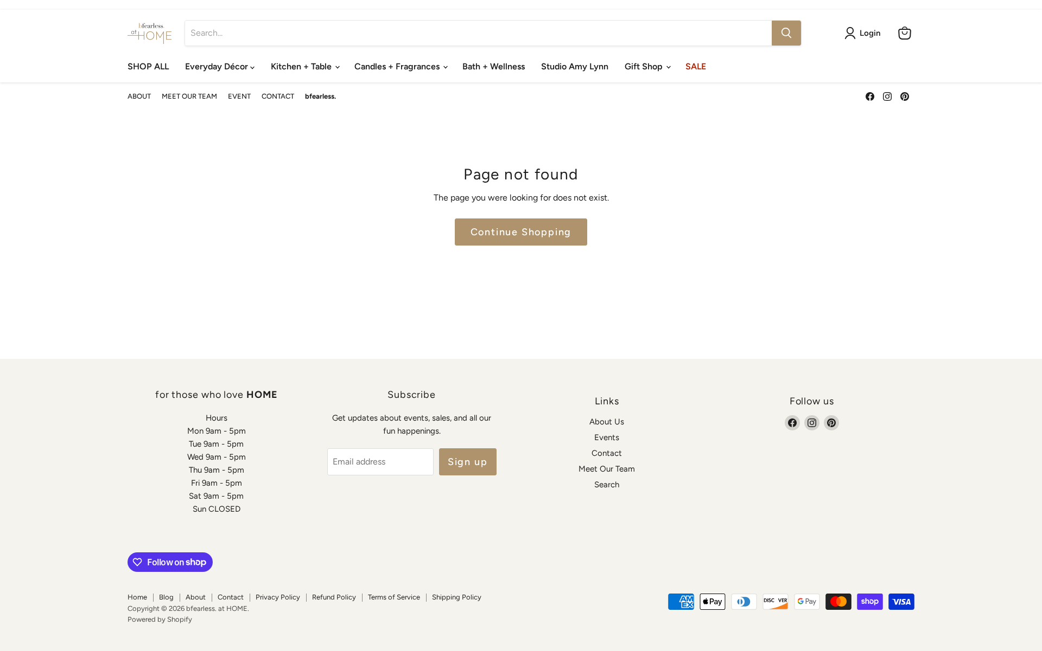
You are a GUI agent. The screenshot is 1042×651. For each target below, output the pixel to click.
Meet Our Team (607, 469)
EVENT (239, 96)
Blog (166, 597)
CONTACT (278, 96)
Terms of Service (394, 597)
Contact (607, 453)
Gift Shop (645, 66)
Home (137, 597)
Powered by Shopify (160, 619)
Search (606, 484)
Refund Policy (334, 597)
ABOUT (139, 96)
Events (606, 437)
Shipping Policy (456, 597)
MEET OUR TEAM (189, 96)
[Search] (786, 33)
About (196, 597)
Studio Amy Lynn (574, 66)
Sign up (468, 462)
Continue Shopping (521, 232)
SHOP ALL (148, 66)
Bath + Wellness (493, 66)
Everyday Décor (217, 66)
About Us (606, 422)
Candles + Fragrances (398, 66)
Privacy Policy (278, 597)
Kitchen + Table (302, 66)
